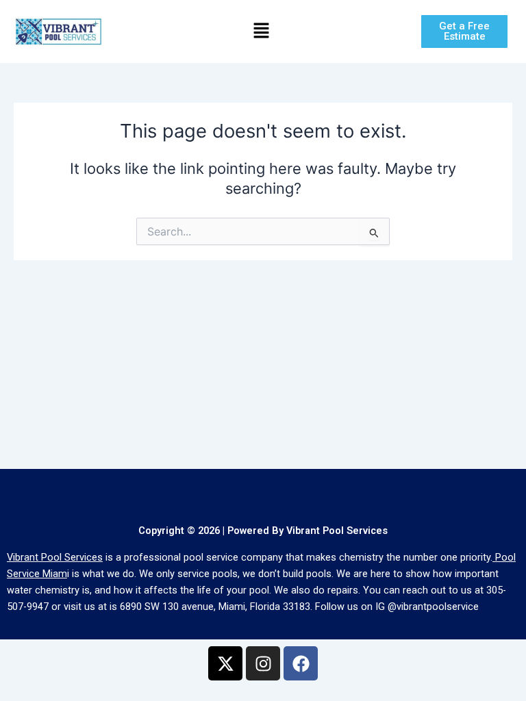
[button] (261, 31)
